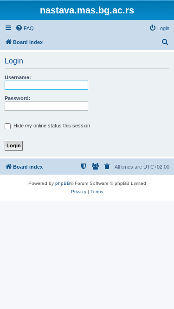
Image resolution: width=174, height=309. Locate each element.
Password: (18, 98)
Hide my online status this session (51, 125)
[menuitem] (24, 28)
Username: (18, 77)
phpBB (62, 183)
